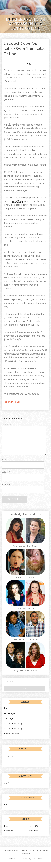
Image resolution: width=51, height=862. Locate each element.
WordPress (33, 831)
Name (6, 460)
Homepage (9, 713)
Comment (7, 424)
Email (6, 472)
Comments (11, 831)
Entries (33, 826)
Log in (7, 708)
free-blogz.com (29, 850)
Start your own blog (13, 723)
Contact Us (13, 859)
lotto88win (17, 201)
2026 (6, 783)
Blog (6, 805)
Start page (8, 718)
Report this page (12, 402)
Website (7, 484)
